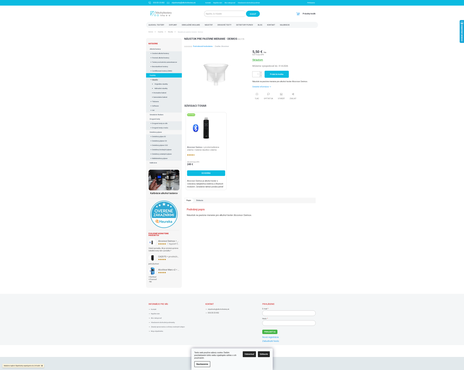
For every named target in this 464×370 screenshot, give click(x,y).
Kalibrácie (153, 163)
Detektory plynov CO (159, 141)
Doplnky (153, 75)
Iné (153, 110)
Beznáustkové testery (160, 66)
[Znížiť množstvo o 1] (261, 75)
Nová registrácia (270, 337)
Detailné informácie (260, 87)
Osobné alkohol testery (160, 53)
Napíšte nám (217, 3)
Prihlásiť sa (269, 332)
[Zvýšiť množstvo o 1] (261, 72)
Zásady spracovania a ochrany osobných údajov (168, 327)
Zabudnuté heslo (270, 341)
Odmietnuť (249, 354)
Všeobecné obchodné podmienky (250, 3)
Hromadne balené (159, 93)
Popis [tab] (188, 200)
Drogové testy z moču (160, 128)
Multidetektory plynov (160, 158)
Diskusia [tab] (199, 200)
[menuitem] (156, 25)
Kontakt (208, 3)
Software (155, 106)
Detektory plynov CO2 (160, 145)
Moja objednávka (157, 331)
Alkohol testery (155, 49)
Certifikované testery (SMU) (162, 71)
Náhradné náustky (161, 88)
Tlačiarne (155, 101)
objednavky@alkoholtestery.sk (218, 309)
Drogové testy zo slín (159, 123)
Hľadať (253, 14)
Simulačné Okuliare (156, 115)
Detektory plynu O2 (159, 136)
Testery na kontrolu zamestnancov (164, 62)
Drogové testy (155, 119)
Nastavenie (202, 364)
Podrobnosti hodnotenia (203, 46)
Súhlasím (264, 354)
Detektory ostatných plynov (162, 154)
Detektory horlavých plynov (162, 150)
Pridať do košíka (276, 74)
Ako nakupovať (230, 3)
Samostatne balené (160, 97)
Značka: (222, 46)
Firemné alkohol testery (160, 58)
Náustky (155, 80)
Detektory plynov (156, 132)
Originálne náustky (161, 84)
